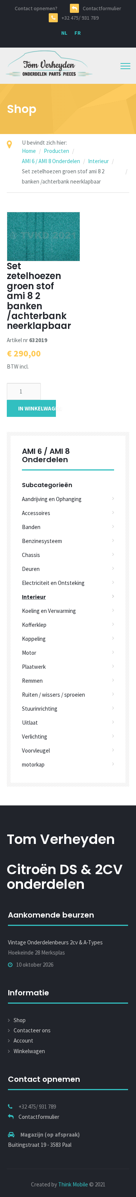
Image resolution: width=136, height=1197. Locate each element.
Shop (20, 1020)
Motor (29, 652)
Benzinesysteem (42, 541)
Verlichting (34, 736)
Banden (31, 527)
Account (23, 1040)
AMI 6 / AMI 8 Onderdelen (51, 161)
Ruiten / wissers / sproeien (53, 694)
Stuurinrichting (39, 708)
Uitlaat (30, 722)
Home (29, 150)
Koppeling (34, 638)
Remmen (32, 680)
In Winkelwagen (37, 408)
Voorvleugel (36, 750)
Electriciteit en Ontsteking (53, 582)
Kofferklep (34, 624)
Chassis (31, 554)
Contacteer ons (32, 1030)
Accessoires (36, 513)
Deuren (31, 568)
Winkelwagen (29, 1051)
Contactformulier (39, 1116)
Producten (56, 150)
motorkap (33, 764)
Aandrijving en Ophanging (52, 499)
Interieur (98, 161)
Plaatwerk (34, 666)
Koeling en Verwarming (49, 610)
